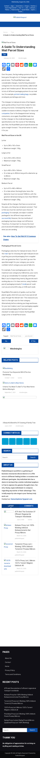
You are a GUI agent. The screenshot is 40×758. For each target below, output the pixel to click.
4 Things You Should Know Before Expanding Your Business (34, 341)
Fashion (33, 6)
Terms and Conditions (13, 674)
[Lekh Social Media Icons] (5, 441)
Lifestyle (32, 8)
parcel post (28, 336)
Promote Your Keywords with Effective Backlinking (17, 373)
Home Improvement (11, 8)
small (24, 284)
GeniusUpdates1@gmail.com (21, 499)
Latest (11, 506)
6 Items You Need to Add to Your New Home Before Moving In (19, 388)
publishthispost (19, 538)
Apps (12, 6)
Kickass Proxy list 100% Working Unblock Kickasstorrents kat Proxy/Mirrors (24, 529)
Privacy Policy (10, 670)
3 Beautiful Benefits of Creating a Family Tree (19, 423)
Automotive (19, 6)
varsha (20, 378)
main (6, 254)
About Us (8, 658)
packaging (5, 213)
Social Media (25, 10)
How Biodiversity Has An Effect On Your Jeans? (8, 341)
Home (7, 666)
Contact (6, 6)
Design (27, 6)
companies (6, 113)
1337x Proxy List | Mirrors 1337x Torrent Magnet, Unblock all (25, 563)
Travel (20, 11)
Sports (33, 10)
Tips (4, 54)
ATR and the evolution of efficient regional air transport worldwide (25, 514)
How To (21, 8)
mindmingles (22, 58)
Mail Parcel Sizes (15, 336)
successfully (6, 218)
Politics (7, 10)
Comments (28, 506)
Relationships (15, 10)
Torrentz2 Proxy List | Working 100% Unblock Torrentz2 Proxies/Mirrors (25, 546)
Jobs (26, 8)
